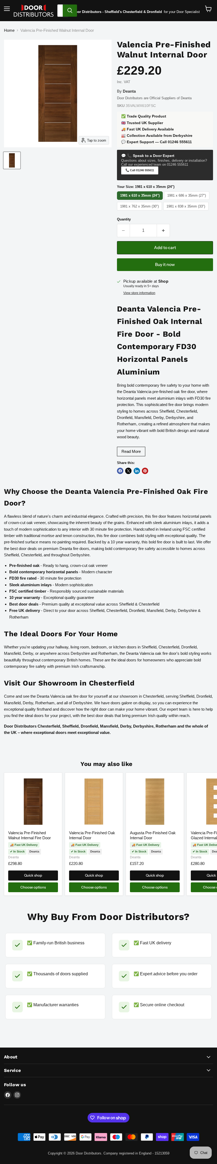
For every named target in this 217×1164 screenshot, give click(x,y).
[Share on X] (128, 471)
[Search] (70, 10)
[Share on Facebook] (120, 471)
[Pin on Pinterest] (145, 471)
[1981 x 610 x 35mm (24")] (140, 199)
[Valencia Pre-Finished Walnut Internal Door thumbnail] (11, 160)
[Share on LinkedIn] (137, 471)
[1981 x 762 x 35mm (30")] (140, 210)
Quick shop (33, 875)
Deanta (13, 857)
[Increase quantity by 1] (163, 230)
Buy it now (165, 264)
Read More (131, 451)
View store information (139, 293)
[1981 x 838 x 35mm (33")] (186, 210)
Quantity (124, 219)
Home (9, 30)
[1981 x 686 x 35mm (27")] (187, 199)
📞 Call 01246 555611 (139, 170)
